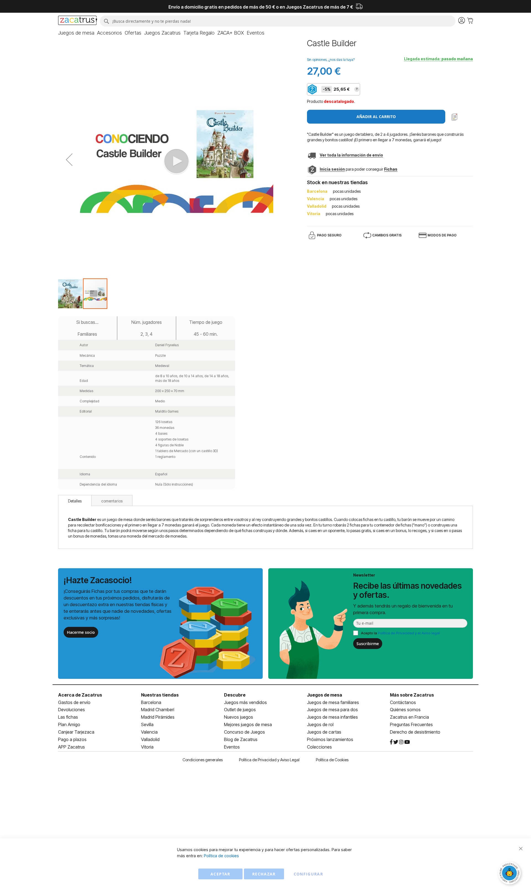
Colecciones (319, 747)
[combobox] (277, 21)
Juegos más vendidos (245, 702)
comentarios (112, 501)
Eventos (232, 747)
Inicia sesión (332, 169)
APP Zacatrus (71, 747)
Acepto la (400, 633)
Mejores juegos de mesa (248, 724)
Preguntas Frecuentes (411, 724)
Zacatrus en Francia (409, 717)
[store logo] (77, 21)
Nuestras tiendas (160, 695)
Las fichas (68, 717)
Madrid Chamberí (157, 709)
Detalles (75, 501)
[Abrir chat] (510, 874)
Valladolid (150, 739)
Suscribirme (367, 643)
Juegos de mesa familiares (333, 702)
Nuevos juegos (238, 717)
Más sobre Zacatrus (412, 695)
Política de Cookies (332, 759)
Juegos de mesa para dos (332, 709)
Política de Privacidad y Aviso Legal (269, 759)
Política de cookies (221, 855)
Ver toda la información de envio (351, 155)
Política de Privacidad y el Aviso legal (409, 633)
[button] (69, 159)
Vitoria (147, 747)
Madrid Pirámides (158, 717)
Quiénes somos (405, 709)
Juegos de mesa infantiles (332, 717)
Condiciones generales (203, 759)
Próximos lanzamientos (330, 739)
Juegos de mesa (324, 695)
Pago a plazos (72, 739)
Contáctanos (403, 702)
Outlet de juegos (240, 709)
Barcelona (151, 702)
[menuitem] (76, 33)
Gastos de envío (74, 702)
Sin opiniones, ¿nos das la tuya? (331, 60)
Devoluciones (71, 709)
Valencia (149, 732)
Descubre (235, 695)
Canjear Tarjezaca (76, 732)
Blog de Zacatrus (240, 739)
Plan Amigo (69, 724)
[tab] (75, 500)
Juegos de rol (320, 724)
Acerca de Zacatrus (80, 695)
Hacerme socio (81, 632)
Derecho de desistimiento (415, 732)
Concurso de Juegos (244, 732)
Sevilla (147, 724)
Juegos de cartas (324, 732)
